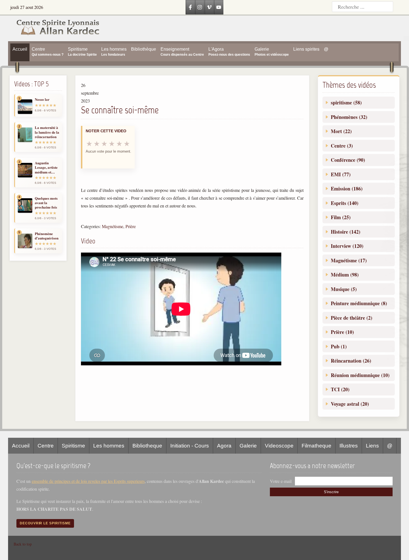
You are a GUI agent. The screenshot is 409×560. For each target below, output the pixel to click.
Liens (372, 446)
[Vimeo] (209, 7)
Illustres (348, 446)
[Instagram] (199, 7)
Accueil (20, 446)
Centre (46, 446)
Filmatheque (316, 446)
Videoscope (279, 446)
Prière (130, 226)
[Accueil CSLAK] (54, 28)
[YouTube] (218, 7)
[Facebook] (190, 7)
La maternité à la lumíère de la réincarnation (47, 132)
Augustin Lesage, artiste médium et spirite (46, 167)
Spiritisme (73, 446)
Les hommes (108, 446)
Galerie (248, 446)
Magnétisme (112, 226)
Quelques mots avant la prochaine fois (46, 203)
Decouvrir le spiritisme (45, 523)
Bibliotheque (147, 446)
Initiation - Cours (189, 446)
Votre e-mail (281, 481)
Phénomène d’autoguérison (46, 236)
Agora (224, 446)
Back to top (23, 544)
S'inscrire (331, 492)
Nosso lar (42, 99)
